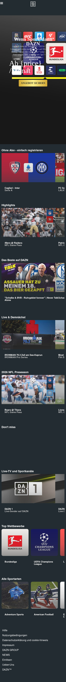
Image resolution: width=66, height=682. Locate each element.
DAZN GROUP (10, 650)
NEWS (6, 655)
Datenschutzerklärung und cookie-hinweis (25, 640)
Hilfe (4, 630)
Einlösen (7, 659)
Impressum (8, 645)
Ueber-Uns (8, 664)
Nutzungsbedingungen (14, 635)
